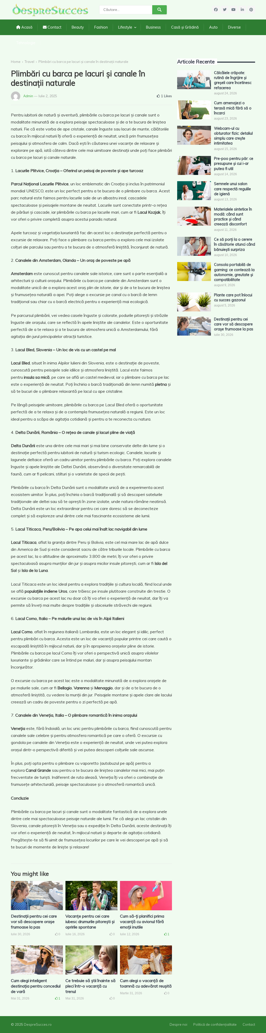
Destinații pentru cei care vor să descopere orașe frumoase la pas (34, 921)
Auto (213, 27)
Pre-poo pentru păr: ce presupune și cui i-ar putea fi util (233, 163)
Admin (28, 96)
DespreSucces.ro (38, 1024)
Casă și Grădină (185, 27)
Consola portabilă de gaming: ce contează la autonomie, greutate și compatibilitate (234, 272)
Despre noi (178, 1024)
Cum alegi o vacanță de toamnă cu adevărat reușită (146, 983)
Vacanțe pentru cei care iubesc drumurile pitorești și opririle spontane (90, 921)
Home (16, 62)
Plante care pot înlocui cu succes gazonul (233, 297)
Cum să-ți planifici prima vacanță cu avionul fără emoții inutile (142, 921)
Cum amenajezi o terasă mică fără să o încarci (232, 108)
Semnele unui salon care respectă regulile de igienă (232, 188)
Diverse (234, 27)
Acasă (26, 27)
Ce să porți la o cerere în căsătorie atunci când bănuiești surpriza (234, 244)
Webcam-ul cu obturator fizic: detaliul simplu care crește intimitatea (233, 136)
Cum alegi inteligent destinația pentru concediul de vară (36, 986)
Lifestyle (125, 27)
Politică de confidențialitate (215, 1024)
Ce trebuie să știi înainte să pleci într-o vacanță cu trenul (90, 986)
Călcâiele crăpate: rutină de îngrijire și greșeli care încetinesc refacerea (232, 80)
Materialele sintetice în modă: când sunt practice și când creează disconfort (233, 217)
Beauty (78, 27)
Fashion (101, 27)
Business (153, 27)
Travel (29, 62)
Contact (53, 27)
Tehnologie (25, 43)
